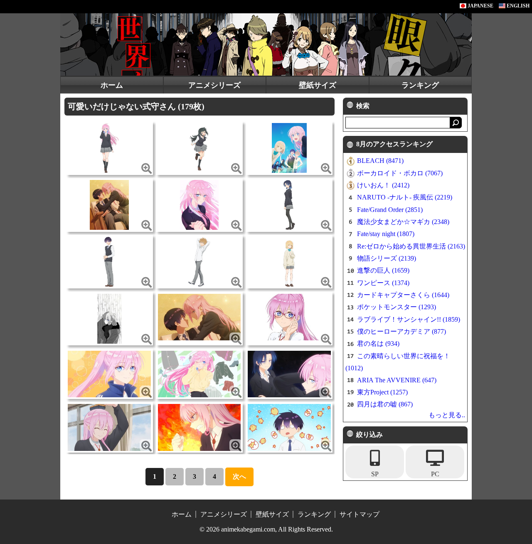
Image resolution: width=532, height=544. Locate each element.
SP (375, 474)
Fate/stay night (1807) (385, 233)
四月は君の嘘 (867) (385, 404)
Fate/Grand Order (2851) (390, 209)
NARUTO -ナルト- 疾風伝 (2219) (404, 197)
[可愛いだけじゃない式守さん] (109, 147)
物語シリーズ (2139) (386, 258)
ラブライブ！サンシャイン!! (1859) (408, 319)
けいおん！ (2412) (383, 185)
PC (435, 474)
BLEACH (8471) (380, 160)
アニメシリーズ (214, 85)
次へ (239, 476)
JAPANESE (479, 6)
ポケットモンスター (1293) (396, 306)
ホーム (112, 85)
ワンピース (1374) (383, 282)
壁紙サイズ (317, 85)
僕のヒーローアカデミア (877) (401, 331)
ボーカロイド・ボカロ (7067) (400, 173)
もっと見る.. (447, 414)
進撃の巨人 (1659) (383, 270)
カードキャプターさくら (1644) (403, 294)
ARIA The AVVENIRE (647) (396, 380)
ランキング (420, 85)
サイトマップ (359, 514)
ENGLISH (517, 6)
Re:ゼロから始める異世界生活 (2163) (411, 246)
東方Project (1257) (382, 392)
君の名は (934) (378, 343)
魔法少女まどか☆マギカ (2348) (403, 221)
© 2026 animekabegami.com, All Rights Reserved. (266, 529)
